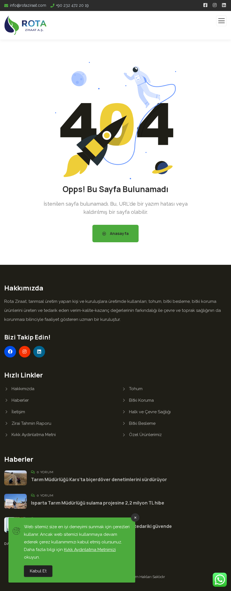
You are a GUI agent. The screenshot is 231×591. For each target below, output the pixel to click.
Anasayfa (119, 233)
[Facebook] (10, 352)
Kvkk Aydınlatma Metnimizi (90, 549)
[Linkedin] (39, 352)
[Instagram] (25, 352)
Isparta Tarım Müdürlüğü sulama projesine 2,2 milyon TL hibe (97, 503)
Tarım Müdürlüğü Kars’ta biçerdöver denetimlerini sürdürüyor (99, 479)
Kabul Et (38, 571)
